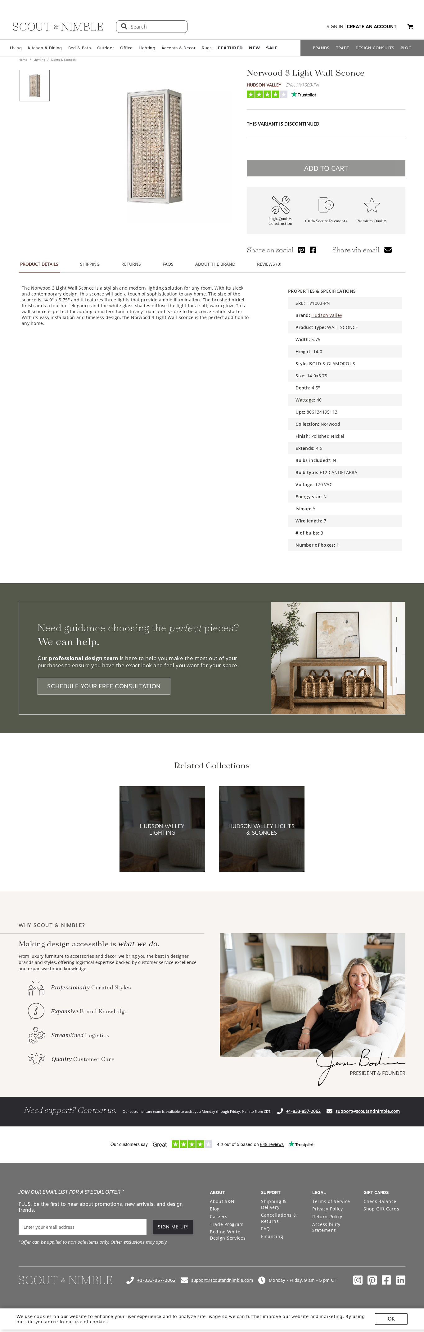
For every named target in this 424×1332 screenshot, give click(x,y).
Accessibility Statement (326, 1227)
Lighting (147, 48)
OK (391, 1319)
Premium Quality (371, 221)
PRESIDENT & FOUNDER (377, 1073)
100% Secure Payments (326, 221)
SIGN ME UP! (173, 1227)
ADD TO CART (326, 168)
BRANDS (321, 48)
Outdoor (105, 48)
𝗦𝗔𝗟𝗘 (271, 48)
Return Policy (327, 1216)
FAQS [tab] (168, 264)
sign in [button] (335, 26)
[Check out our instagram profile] (358, 1280)
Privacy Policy (327, 1209)
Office (126, 48)
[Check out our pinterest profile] (372, 1280)
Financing (272, 1236)
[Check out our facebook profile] (386, 1280)
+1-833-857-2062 (303, 1111)
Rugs (206, 48)
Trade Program (227, 1224)
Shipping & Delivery (273, 1204)
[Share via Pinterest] (301, 250)
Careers (219, 1216)
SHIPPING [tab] (90, 264)
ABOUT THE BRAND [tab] (215, 264)
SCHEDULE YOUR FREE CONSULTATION (104, 686)
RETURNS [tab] (131, 264)
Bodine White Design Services (228, 1235)
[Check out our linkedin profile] (400, 1280)
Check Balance (379, 1201)
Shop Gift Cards (381, 1209)
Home (23, 59)
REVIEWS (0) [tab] (269, 264)
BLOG (406, 48)
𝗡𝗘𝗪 (254, 48)
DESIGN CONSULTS (375, 48)
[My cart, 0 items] (410, 27)
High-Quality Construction (280, 221)
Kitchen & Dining (45, 48)
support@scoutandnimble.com (368, 1111)
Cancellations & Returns (279, 1218)
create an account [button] (372, 26)
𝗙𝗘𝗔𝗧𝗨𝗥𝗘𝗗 (230, 48)
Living (16, 48)
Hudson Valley (264, 85)
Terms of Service (331, 1201)
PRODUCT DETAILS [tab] (39, 264)
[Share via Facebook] (313, 250)
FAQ (265, 1229)
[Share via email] (388, 250)
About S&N (222, 1201)
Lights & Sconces (63, 59)
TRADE (343, 48)
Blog (215, 1209)
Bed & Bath (79, 48)
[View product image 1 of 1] (34, 85)
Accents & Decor (178, 48)
